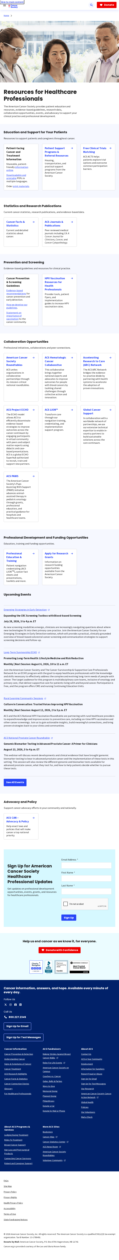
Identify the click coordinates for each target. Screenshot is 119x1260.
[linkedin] (20, 1005)
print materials (21, 186)
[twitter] (5, 1005)
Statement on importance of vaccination (14, 315)
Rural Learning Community (23, 698)
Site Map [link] (8, 1186)
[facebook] (15, 1005)
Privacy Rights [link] (10, 1197)
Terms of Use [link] (10, 1214)
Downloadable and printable (16, 177)
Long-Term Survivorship (20, 652)
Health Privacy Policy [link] (13, 1202)
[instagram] (10, 1005)
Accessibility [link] (9, 1208)
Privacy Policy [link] (10, 1191)
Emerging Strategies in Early (25, 609)
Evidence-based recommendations (16, 292)
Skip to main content (12, 2)
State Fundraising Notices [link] (16, 1219)
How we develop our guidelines (16, 306)
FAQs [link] (6, 1180)
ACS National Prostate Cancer (27, 737)
